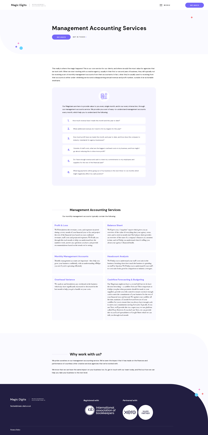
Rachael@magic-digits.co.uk (20, 406)
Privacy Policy (15, 430)
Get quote (194, 5)
